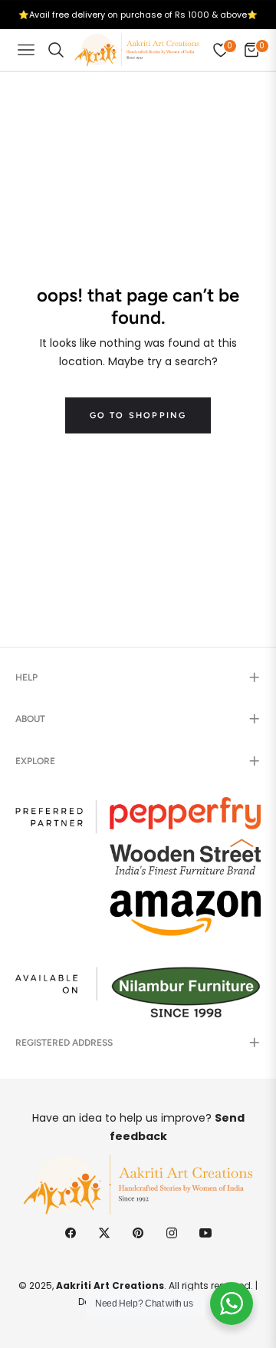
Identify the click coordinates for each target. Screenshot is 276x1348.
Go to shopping (138, 415)
